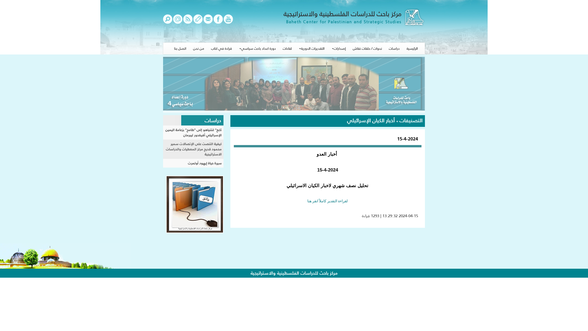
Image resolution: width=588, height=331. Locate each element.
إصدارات (340, 48)
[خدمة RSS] (187, 21)
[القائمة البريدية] (177, 21)
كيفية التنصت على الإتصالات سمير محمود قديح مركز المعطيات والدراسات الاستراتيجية (194, 149)
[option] (294, 85)
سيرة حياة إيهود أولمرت (205, 163)
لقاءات (287, 48)
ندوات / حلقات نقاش (367, 48)
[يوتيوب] (228, 21)
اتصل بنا (180, 48)
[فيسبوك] (218, 21)
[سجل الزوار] (198, 21)
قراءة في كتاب (221, 48)
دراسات (394, 48)
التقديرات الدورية (313, 48)
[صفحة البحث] (167, 21)
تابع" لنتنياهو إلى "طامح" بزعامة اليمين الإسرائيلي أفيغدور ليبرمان (193, 132)
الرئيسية (412, 48)
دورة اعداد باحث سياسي (258, 48)
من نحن (198, 48)
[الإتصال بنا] (208, 21)
